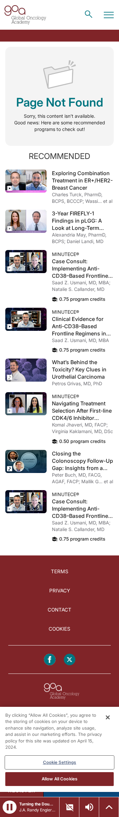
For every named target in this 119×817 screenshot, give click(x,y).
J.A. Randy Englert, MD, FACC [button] (37, 809)
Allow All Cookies (59, 778)
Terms (59, 571)
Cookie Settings (59, 762)
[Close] (107, 717)
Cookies (59, 629)
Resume (26, 181)
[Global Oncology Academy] (25, 15)
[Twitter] (69, 659)
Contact (59, 610)
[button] (9, 807)
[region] (59, 749)
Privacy (59, 590)
